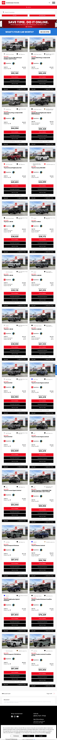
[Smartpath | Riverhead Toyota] (28, 23)
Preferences (16, 736)
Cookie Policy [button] (18, 732)
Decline (28, 736)
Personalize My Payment (15, 80)
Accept (40, 736)
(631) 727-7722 (39, 715)
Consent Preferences (11, 739)
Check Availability (14, 77)
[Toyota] (3, 2)
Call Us (29, 7)
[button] (26, 42)
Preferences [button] (48, 732)
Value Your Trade (15, 83)
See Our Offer (44, 32)
